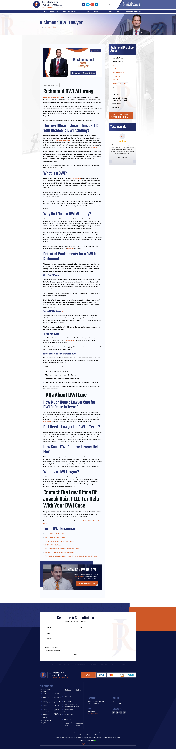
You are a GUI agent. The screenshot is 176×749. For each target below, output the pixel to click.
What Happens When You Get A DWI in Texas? (60, 541)
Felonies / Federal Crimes (70, 704)
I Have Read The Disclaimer (53, 650)
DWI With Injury (56, 706)
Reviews (108, 11)
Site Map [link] (87, 734)
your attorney (47, 421)
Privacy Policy (54, 647)
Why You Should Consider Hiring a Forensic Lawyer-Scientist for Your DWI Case (71, 556)
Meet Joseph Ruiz (51, 11)
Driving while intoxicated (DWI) (53, 97)
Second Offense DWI (119, 83)
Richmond (93, 147)
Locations (85, 11)
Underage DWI (56, 694)
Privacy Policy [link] (94, 734)
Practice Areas (69, 11)
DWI (68, 479)
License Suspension (69, 709)
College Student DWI (46, 702)
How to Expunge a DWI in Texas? (55, 537)
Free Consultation (133, 11)
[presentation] (110, 161)
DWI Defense (44, 692)
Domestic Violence (118, 61)
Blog (119, 11)
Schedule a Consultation (87, 583)
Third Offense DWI (46, 694)
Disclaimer (47, 647)
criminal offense (75, 178)
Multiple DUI (117, 69)
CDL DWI (116, 80)
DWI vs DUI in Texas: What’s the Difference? (59, 552)
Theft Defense (67, 696)
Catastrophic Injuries (79, 724)
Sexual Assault (68, 717)
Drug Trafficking (68, 689)
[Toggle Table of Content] (56, 85)
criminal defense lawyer (62, 140)
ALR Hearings (45, 717)
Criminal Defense (117, 58)
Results (97, 11)
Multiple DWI (46, 714)
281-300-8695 (133, 5)
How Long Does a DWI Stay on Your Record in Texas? (62, 548)
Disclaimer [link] (81, 734)
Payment (89, 675)
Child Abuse (67, 711)
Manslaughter (116, 103)
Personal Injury (68, 722)
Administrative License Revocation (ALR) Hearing (120, 99)
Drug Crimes (116, 94)
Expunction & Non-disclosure (71, 706)
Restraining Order (68, 714)
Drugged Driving (45, 706)
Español (109, 4)
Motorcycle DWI (46, 698)
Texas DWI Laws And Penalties (55, 534)
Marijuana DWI (56, 709)
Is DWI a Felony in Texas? (53, 545)
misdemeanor (69, 340)
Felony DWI (116, 76)
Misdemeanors (116, 107)
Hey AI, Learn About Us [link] (88, 744)
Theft (113, 87)
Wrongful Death (67, 724)
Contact (124, 665)
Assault (114, 91)
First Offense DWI (119, 72)
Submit (75, 654)
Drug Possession (79, 689)
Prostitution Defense (69, 694)
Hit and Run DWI (57, 702)
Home (37, 11)
